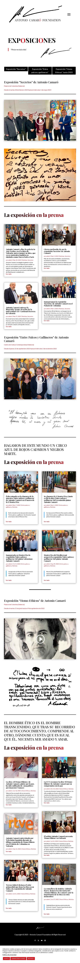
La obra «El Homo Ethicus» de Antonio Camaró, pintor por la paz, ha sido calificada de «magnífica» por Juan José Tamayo (20, 785)
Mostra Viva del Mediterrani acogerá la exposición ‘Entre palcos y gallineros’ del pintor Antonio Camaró (59, 558)
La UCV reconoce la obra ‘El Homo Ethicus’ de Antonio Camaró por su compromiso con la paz (58, 784)
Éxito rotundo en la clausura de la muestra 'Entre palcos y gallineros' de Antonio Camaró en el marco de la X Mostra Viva (22, 515)
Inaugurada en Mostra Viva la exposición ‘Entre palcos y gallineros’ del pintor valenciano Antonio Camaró (19, 558)
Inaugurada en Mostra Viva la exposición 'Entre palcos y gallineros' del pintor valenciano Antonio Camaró (20, 573)
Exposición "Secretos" (16, 69)
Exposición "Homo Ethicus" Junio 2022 (64, 70)
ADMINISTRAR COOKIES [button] (18, 958)
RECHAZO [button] (31, 958)
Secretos (30, 260)
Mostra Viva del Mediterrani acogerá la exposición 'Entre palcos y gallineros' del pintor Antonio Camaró (58, 573)
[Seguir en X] (38, 940)
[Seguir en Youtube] (41, 940)
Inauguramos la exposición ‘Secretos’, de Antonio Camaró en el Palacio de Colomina (58, 304)
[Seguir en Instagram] (45, 940)
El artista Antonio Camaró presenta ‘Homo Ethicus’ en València (58, 837)
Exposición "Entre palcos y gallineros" (39, 70)
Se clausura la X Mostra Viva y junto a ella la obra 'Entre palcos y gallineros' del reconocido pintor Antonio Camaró (60, 515)
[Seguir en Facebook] (35, 940)
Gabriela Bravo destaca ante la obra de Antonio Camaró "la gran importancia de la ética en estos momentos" (59, 907)
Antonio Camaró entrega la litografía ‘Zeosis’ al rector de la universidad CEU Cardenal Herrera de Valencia (20, 310)
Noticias (24, 260)
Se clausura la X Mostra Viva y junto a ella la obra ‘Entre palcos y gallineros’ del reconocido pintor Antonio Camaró (58, 499)
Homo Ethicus (26, 791)
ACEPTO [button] (6, 958)
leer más (9, 274)
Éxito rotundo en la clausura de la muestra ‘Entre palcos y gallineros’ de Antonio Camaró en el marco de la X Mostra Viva (20, 499)
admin (10, 260)
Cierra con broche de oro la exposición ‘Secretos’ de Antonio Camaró (57, 251)
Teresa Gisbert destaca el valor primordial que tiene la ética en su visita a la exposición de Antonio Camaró (20, 888)
